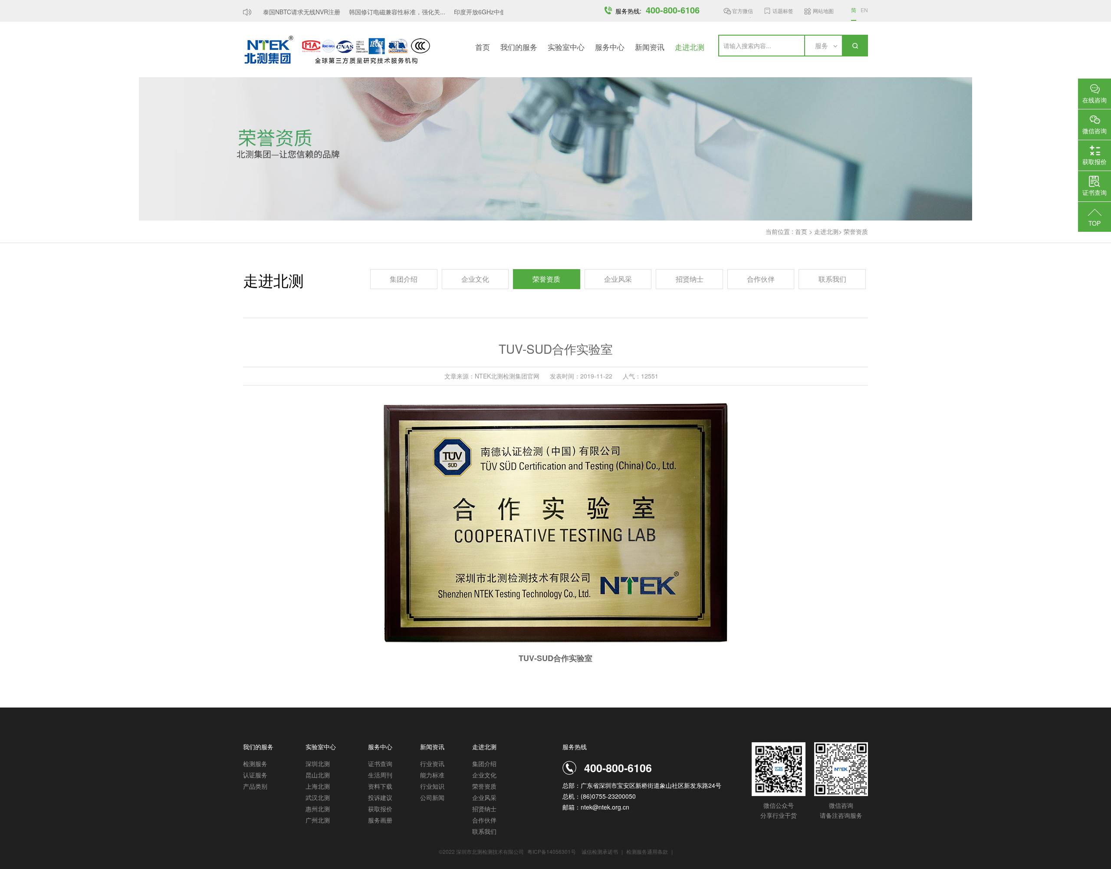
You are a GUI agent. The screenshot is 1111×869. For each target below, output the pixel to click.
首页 (482, 46)
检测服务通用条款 (647, 851)
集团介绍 (403, 279)
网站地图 (823, 10)
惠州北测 (318, 808)
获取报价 (380, 808)
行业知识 (432, 786)
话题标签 (782, 10)
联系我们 (832, 279)
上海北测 (318, 786)
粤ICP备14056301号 (551, 851)
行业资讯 (432, 763)
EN (864, 9)
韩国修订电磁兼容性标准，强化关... (387, 11)
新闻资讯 (649, 46)
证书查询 (380, 763)
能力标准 (432, 774)
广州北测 (318, 820)
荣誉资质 (856, 231)
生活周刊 (380, 774)
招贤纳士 (689, 279)
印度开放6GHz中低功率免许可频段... (494, 11)
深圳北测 (318, 763)
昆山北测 (318, 774)
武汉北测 (318, 797)
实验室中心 (566, 46)
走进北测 (689, 46)
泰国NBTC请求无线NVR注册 (292, 11)
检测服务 (255, 763)
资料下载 (380, 786)
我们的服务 (518, 46)
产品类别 (255, 786)
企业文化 (475, 279)
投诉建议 (380, 797)
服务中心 (610, 46)
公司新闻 (432, 797)
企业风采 (618, 279)
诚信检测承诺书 (600, 851)
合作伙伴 (761, 279)
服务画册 (380, 820)
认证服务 (255, 774)
